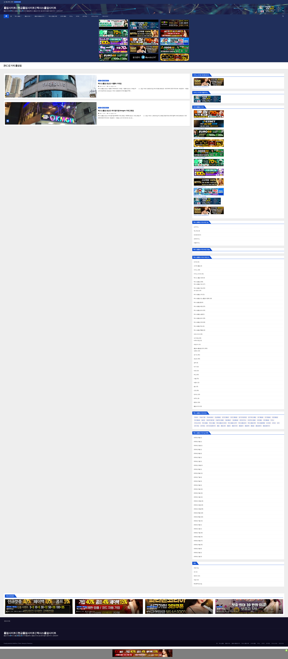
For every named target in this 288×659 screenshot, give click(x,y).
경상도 (99, 80)
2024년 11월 (197, 445)
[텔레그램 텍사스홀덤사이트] (144, 57)
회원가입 (196, 568)
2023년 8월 (197, 473)
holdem (196, 417)
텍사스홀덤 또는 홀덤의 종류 (201, 298)
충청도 (195, 402)
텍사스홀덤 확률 (198, 330)
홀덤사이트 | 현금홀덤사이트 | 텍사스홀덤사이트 (30, 7)
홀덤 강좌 (223, 425)
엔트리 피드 (197, 575)
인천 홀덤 (259, 420)
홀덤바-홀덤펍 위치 (40, 16)
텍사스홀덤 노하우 (232, 423)
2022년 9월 (197, 513)
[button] (283, 16)
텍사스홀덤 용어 (198, 318)
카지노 (71, 16)
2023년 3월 (197, 489)
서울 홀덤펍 (235, 420)
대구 (195, 366)
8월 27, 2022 (102, 113)
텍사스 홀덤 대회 (53, 16)
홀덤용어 (241, 425)
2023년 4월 (197, 485)
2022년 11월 (197, 505)
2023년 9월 (197, 469)
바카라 (77, 16)
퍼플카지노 (197, 242)
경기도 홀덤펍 (234, 417)
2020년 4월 (197, 544)
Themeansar (29, 643)
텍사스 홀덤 (212, 423)
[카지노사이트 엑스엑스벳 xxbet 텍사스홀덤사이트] (174, 33)
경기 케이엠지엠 (243, 417)
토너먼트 (196, 290)
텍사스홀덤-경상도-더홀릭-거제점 (110, 84)
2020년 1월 (197, 556)
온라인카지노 (243, 420)
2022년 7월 (197, 520)
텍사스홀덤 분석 (198, 310)
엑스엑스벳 (197, 231)
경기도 (195, 354)
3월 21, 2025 (81, 611)
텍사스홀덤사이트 (112, 86)
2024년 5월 (197, 457)
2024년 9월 (197, 449)
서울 (195, 378)
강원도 (195, 350)
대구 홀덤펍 (267, 417)
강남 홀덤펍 (217, 417)
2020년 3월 (197, 548)
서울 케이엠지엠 (210, 420)
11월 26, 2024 (151, 611)
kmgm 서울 (202, 417)
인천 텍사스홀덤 (251, 420)
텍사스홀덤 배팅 (198, 306)
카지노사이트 (94, 16)
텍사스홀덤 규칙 (198, 294)
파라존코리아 (197, 235)
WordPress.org (198, 583)
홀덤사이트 (28, 16)
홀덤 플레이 (258, 425)
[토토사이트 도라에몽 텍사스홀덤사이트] (174, 41)
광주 (195, 362)
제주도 (195, 398)
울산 (195, 386)
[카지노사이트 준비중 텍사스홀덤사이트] (142, 653)
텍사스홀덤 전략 (198, 322)
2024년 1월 (197, 461)
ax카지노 (196, 227)
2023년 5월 (197, 481)
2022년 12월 (197, 501)
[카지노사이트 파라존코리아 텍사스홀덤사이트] (144, 49)
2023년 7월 (197, 477)
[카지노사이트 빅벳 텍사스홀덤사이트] (174, 57)
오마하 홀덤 (63, 16)
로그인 (195, 572)
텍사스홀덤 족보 (198, 326)
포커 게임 (196, 425)
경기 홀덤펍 (260, 417)
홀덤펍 (252, 425)
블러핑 (203, 420)
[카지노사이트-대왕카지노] (207, 99)
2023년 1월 (197, 497)
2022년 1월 (197, 528)
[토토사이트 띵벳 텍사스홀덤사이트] (113, 33)
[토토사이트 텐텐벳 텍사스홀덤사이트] (174, 23)
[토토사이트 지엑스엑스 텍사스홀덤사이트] (113, 49)
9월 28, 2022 (102, 86)
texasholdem (210, 417)
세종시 (195, 382)
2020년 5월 (197, 540)
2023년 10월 (197, 465)
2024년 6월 (197, 453)
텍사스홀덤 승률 (198, 314)
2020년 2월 (197, 552)
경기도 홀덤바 (225, 417)
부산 (195, 374)
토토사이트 (105, 16)
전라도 (195, 394)
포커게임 (85, 16)
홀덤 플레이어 (266, 425)
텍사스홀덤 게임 (198, 288)
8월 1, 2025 (10, 611)
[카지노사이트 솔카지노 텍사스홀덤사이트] (144, 33)
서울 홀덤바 (228, 420)
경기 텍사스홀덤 (252, 417)
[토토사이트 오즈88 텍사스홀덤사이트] (174, 49)
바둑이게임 (197, 340)
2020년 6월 (197, 536)
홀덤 (218, 425)
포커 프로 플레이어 (210, 425)
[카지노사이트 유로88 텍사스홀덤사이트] (113, 57)
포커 (278, 423)
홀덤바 (228, 425)
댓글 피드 (196, 579)
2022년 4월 (197, 524)
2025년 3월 (197, 441)
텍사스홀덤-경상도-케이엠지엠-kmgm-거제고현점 (116, 111)
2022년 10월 (197, 509)
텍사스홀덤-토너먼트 (221, 423)
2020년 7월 (197, 532)
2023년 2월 (197, 493)
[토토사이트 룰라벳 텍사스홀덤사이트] (113, 41)
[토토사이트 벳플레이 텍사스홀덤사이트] (144, 41)
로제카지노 (197, 238)
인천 (195, 390)
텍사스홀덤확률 (261, 423)
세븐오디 (196, 344)
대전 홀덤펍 (275, 417)
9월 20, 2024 (221, 611)
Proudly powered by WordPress (11, 643)
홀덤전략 (247, 425)
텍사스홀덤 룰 (197, 302)
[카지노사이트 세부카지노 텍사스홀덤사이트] (144, 25)
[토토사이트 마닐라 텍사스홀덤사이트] (113, 23)
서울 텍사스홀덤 (220, 420)
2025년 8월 (197, 437)
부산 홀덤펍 (197, 420)
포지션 (273, 423)
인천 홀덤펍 (266, 420)
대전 (195, 370)
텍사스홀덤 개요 (198, 284)
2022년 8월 (197, 517)
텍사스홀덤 (18, 16)
